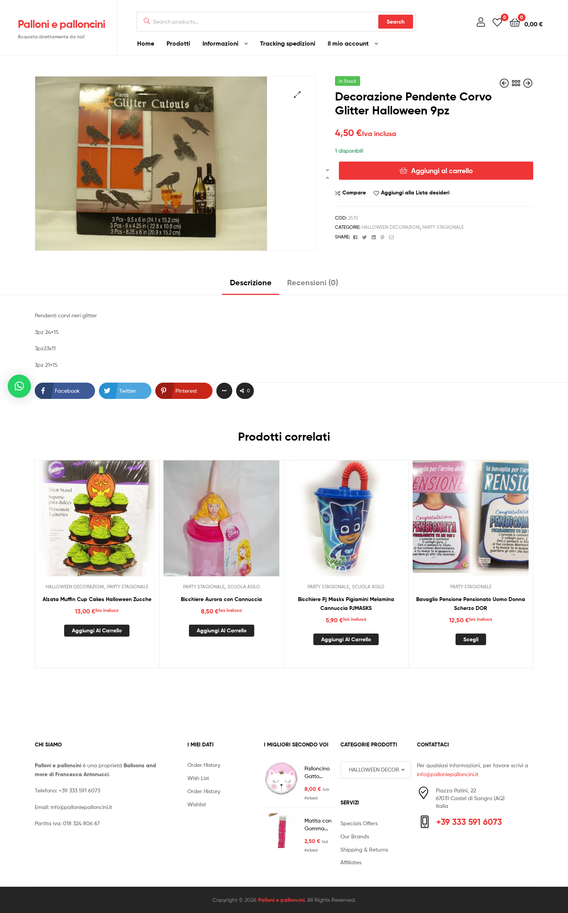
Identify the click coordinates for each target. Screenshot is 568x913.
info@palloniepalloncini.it (81, 807)
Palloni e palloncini (61, 24)
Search (396, 21)
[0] (497, 21)
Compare (354, 192)
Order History (203, 764)
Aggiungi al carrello (442, 170)
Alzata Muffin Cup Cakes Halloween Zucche (97, 599)
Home (145, 43)
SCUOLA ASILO (244, 586)
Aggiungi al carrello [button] (97, 630)
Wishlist (196, 804)
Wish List (198, 778)
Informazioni (220, 43)
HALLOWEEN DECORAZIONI (391, 227)
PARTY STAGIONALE (443, 227)
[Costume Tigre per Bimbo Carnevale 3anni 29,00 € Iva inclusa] (505, 83)
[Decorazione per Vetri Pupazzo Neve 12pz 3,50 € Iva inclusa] (527, 83)
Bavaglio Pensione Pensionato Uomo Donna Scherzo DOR (470, 604)
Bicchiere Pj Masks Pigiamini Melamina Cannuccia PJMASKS (346, 604)
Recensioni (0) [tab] (312, 282)
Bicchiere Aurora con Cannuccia (221, 599)
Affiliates (350, 862)
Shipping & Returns (364, 849)
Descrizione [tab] (251, 282)
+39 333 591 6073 (79, 790)
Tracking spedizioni (287, 43)
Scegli (470, 639)
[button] (297, 94)
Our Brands (354, 836)
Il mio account (348, 43)
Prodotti (178, 43)
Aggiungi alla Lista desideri (415, 192)
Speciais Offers (359, 823)
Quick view (115, 524)
